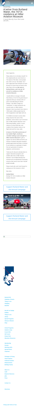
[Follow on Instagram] (18, 287)
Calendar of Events (9, 299)
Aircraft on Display (9, 310)
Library (6, 316)
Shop (6, 323)
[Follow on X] (15, 287)
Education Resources (10, 338)
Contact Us (7, 383)
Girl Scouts (7, 334)
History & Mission (9, 320)
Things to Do (8, 301)
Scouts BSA (8, 332)
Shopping (7, 303)
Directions (7, 389)
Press (6, 378)
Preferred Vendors (9, 360)
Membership (8, 343)
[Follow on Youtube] (21, 287)
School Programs (9, 328)
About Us (7, 369)
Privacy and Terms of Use (10, 404)
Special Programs (9, 318)
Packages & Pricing (10, 356)
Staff (6, 372)
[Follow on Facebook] (13, 287)
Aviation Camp (8, 330)
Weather (7, 305)
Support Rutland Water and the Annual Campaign (17, 188)
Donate (7, 345)
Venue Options (8, 358)
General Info (8, 297)
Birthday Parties (9, 364)
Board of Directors (9, 374)
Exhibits (7, 312)
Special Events (8, 349)
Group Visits (8, 336)
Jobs (6, 376)
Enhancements (8, 362)
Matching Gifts (8, 347)
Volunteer (7, 351)
